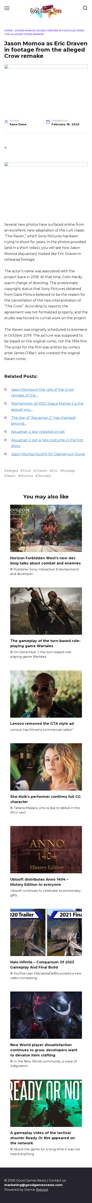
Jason (11, 476)
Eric (55, 471)
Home (8, 30)
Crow (27, 471)
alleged (12, 471)
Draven (41, 471)
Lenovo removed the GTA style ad (42, 724)
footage (69, 471)
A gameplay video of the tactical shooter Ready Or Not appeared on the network (42, 1138)
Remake (44, 476)
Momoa (27, 476)
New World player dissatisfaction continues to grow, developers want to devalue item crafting (43, 1050)
